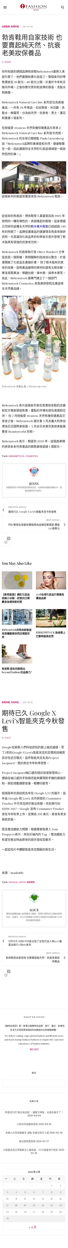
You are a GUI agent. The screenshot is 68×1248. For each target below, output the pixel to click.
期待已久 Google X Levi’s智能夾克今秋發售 (33, 720)
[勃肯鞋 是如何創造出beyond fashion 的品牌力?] (17, 654)
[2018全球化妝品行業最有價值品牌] (51, 580)
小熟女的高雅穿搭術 (27, 1124)
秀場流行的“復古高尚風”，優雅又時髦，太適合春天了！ (34, 1112)
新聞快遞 (15, 27)
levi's (22, 882)
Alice (8, 737)
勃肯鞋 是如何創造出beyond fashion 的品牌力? (17, 670)
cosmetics (31, 456)
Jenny (8, 62)
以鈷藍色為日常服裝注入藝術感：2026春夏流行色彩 (30, 1149)
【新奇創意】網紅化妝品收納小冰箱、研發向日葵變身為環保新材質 (16, 598)
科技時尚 (15, 702)
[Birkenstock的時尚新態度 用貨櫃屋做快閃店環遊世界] (17, 617)
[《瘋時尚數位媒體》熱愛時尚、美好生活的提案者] (33, 7)
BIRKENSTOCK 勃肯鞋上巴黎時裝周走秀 (50, 634)
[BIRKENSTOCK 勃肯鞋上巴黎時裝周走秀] (51, 618)
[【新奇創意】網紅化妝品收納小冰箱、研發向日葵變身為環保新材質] (17, 580)
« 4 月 (32, 1227)
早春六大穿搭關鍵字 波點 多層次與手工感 (27, 1132)
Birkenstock (16, 456)
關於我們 (34, 1049)
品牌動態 (6, 27)
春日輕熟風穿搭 (27, 1141)
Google (13, 882)
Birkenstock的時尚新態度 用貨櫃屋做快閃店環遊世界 (17, 633)
